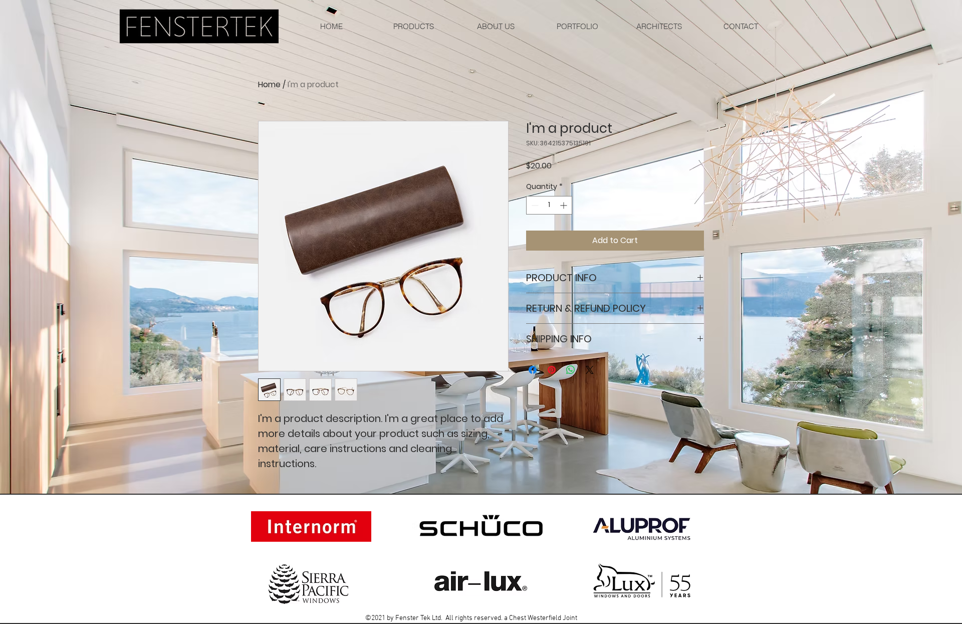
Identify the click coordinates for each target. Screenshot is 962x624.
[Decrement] (534, 205)
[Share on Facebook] (533, 370)
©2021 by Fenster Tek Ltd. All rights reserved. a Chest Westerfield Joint (471, 618)
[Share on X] (590, 370)
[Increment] (564, 205)
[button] (577, 26)
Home (269, 84)
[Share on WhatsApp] (571, 370)
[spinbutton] (549, 205)
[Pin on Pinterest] (552, 370)
